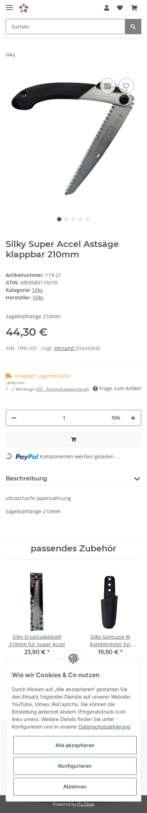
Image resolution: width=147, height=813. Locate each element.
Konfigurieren (75, 766)
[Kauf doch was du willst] (24, 8)
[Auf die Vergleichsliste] (108, 86)
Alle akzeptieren (75, 745)
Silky (37, 290)
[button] (106, 8)
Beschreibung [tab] (26, 478)
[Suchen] (133, 26)
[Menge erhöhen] (133, 418)
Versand (64, 348)
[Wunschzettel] (120, 8)
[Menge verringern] (14, 418)
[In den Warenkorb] (73, 439)
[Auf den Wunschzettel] (126, 86)
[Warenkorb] (134, 8)
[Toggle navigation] (9, 4)
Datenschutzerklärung (104, 727)
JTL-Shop (85, 804)
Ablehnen (75, 786)
